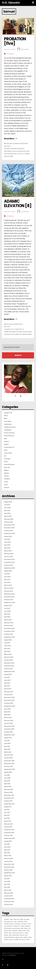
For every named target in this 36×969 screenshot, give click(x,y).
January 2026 (8, 522)
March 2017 (7, 821)
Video (6, 485)
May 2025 (7, 545)
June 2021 (7, 680)
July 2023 (7, 608)
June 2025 (7, 542)
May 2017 (7, 815)
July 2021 (7, 677)
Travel (6, 482)
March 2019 (7, 752)
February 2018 (8, 789)
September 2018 (9, 769)
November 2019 (9, 729)
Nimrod (22, 935)
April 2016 (7, 853)
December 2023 (9, 594)
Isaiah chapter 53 (8, 151)
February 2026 (8, 519)
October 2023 (8, 600)
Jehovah (6, 933)
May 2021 (7, 683)
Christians (23, 924)
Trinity (27, 939)
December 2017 (9, 795)
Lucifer (26, 933)
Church (29, 924)
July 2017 (7, 810)
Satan (30, 937)
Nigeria (6, 470)
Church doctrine (9, 433)
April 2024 (7, 582)
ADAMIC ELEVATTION (10, 331)
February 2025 (8, 554)
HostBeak (13, 955)
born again (9, 143)
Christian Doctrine (17, 324)
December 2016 (9, 830)
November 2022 (9, 631)
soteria (6, 476)
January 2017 (8, 827)
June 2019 (7, 743)
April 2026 (7, 513)
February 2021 (8, 692)
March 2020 (8, 717)
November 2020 (9, 700)
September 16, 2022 (9, 211)
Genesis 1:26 (27, 928)
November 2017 (9, 798)
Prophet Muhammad (9, 937)
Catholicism (8, 424)
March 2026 (8, 516)
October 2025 (8, 531)
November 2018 (9, 764)
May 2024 (7, 580)
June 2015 (7, 881)
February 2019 (8, 755)
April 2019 (7, 749)
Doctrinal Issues (24, 143)
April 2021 (7, 686)
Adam (11, 919)
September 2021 (9, 671)
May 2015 (7, 884)
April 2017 (7, 818)
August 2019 (8, 738)
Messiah (6, 935)
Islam (6, 450)
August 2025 (8, 536)
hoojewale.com (9, 447)
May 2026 (7, 510)
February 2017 (8, 824)
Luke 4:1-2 (21, 153)
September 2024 (9, 568)
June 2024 (7, 577)
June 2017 (7, 812)
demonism (27, 926)
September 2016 (9, 838)
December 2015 (9, 864)
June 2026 (7, 508)
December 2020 (9, 697)
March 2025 (8, 551)
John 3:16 (21, 933)
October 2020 (8, 703)
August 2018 (8, 772)
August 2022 (8, 640)
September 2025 (9, 533)
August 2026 (8, 502)
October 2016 (8, 835)
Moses (10, 935)
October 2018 (8, 766)
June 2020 (7, 709)
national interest (9, 464)
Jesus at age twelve (18, 151)
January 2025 (8, 556)
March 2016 (7, 856)
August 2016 (8, 841)
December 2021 (9, 663)
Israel (27, 930)
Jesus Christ (7, 146)
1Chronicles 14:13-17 (9, 329)
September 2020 (9, 706)
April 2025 (7, 548)
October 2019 (8, 732)
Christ (25, 921)
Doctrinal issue (20, 148)
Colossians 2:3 (16, 926)
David (6, 334)
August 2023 (8, 605)
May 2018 (7, 781)
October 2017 (8, 801)
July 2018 (7, 775)
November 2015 (9, 867)
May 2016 (7, 850)
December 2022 (9, 628)
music (6, 462)
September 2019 (9, 735)
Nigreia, (6, 473)
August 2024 (8, 571)
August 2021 (8, 674)
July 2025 (7, 539)
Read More (9, 139)
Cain (15, 921)
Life (5, 456)
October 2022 (8, 634)
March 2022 (8, 654)
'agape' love (8, 413)
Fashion (6, 441)
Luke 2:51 (15, 153)
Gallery (6, 444)
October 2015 (8, 870)
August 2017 (8, 807)
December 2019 (9, 726)
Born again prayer (8, 921)
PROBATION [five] (15, 41)
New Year (7, 467)
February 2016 (8, 858)
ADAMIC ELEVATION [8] (17, 203)
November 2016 (9, 833)
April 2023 (7, 617)
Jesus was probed (8, 153)
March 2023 (8, 620)
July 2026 (7, 505)
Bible (5, 143)
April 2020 (7, 715)
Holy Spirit (15, 930)
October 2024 (8, 565)
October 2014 (8, 904)
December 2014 (9, 899)
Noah (25, 935)
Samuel (6, 156)
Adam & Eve (16, 919)
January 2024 (8, 591)
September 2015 (9, 873)
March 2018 (7, 786)
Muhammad (16, 935)
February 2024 (8, 588)
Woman (6, 487)
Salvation (25, 937)
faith (5, 439)
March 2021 (7, 689)
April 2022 (7, 651)
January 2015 (8, 896)
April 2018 (7, 784)
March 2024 (8, 585)
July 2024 (7, 574)
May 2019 (7, 746)
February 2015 (8, 893)
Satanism (6, 939)
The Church (22, 939)
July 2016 (7, 844)
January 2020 (8, 723)
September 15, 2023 (9, 49)
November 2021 (9, 666)
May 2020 (7, 712)
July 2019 (7, 741)
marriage (7, 459)
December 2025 (9, 525)
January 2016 (8, 861)
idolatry (20, 930)
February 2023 (8, 623)
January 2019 (8, 758)
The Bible (10, 156)
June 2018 (7, 778)
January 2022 (8, 660)
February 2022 (8, 657)
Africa (6, 416)
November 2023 (9, 597)
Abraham (6, 919)
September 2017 (9, 804)
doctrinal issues (16, 928)
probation (27, 153)
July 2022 (7, 643)
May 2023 (7, 614)
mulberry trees (18, 334)
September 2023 (9, 602)
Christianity (16, 143)
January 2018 (8, 792)
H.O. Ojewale (11, 2)
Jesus (10, 933)
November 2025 (9, 528)
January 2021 (8, 695)
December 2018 (9, 761)
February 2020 (8, 720)
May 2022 (7, 649)
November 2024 (9, 562)
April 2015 (7, 887)
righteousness (18, 937)
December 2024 (9, 559)
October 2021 (8, 669)
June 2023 (7, 611)
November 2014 (9, 902)
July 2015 (7, 879)
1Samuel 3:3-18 (19, 329)
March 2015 (7, 890)
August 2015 (8, 876)
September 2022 (9, 637)
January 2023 (8, 625)
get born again (7, 930)
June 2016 (7, 847)
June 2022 (7, 646)
